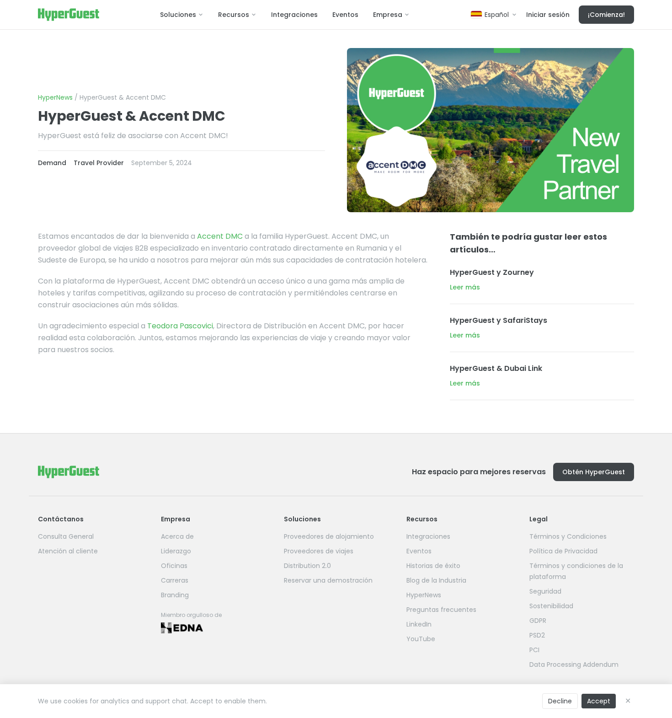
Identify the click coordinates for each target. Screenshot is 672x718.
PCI (534, 649)
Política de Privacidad (563, 551)
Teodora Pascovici (180, 326)
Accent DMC (220, 236)
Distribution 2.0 (307, 565)
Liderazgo (176, 551)
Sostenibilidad (551, 606)
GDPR (537, 620)
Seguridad (545, 591)
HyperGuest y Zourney (492, 272)
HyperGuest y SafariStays (498, 320)
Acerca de (177, 536)
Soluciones (178, 14)
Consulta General (66, 536)
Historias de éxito (433, 565)
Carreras (174, 580)
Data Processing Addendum (574, 664)
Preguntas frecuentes (441, 609)
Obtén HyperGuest (593, 472)
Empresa (387, 14)
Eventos (345, 14)
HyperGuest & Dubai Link (496, 368)
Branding (175, 595)
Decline (560, 701)
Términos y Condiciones (568, 536)
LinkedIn (419, 624)
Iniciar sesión (548, 14)
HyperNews (55, 97)
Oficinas (174, 565)
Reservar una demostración (328, 580)
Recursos (233, 14)
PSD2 (537, 635)
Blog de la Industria (436, 580)
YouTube (420, 638)
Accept (598, 701)
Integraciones (294, 14)
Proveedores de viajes (318, 551)
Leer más (465, 287)
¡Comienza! (606, 14)
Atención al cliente (68, 551)
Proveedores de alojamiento (329, 536)
